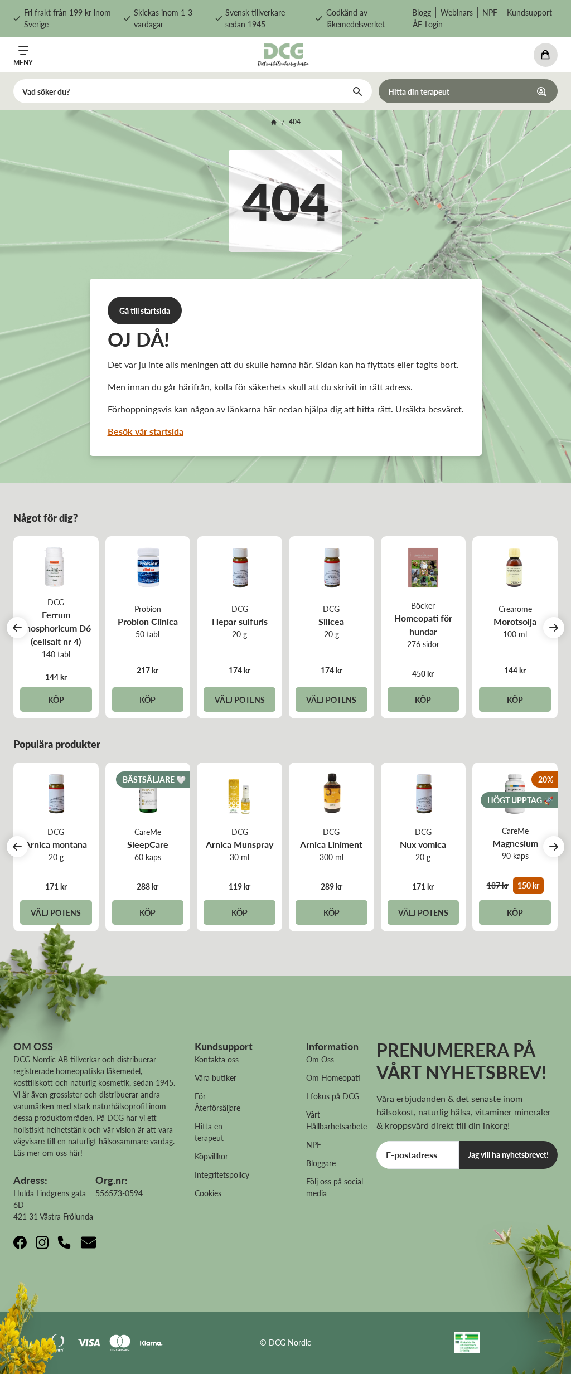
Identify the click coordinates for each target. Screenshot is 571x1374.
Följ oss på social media (334, 1187)
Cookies (208, 1192)
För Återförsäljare (217, 1101)
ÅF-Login (428, 24)
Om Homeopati (333, 1077)
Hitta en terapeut (209, 1131)
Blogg (421, 12)
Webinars (457, 12)
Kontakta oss (217, 1059)
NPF (489, 12)
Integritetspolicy (222, 1174)
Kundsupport (529, 12)
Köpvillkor (211, 1156)
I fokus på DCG (332, 1095)
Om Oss (320, 1059)
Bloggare (321, 1162)
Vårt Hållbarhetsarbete (336, 1120)
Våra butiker (215, 1077)
